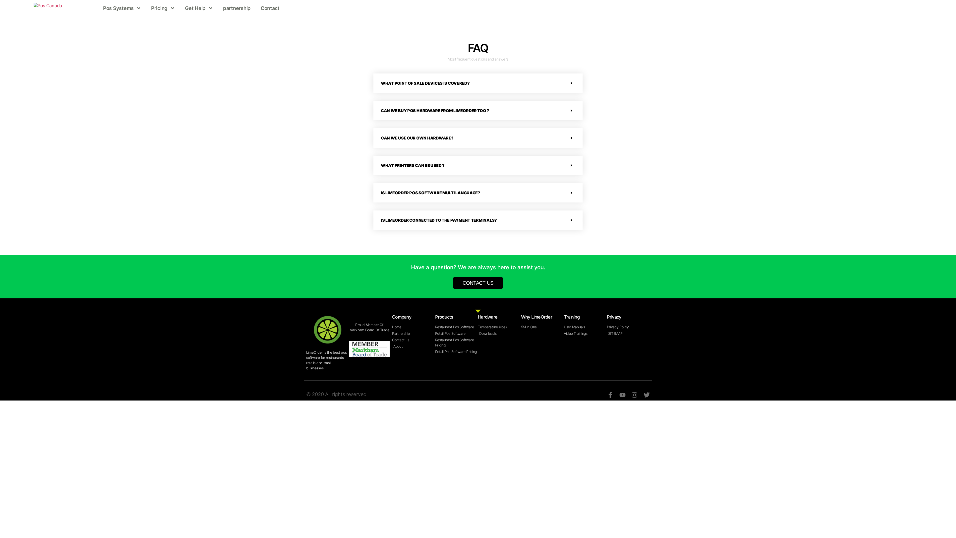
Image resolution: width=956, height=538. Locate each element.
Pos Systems (118, 8)
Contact (270, 8)
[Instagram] (634, 395)
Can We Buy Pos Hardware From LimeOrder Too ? (435, 110)
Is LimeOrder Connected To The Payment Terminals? (439, 220)
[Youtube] (622, 395)
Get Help (195, 8)
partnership (237, 8)
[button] (478, 83)
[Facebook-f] (610, 395)
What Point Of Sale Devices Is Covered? (425, 83)
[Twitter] (647, 395)
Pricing (159, 8)
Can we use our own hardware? (417, 137)
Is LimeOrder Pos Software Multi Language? (430, 192)
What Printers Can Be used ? (413, 165)
